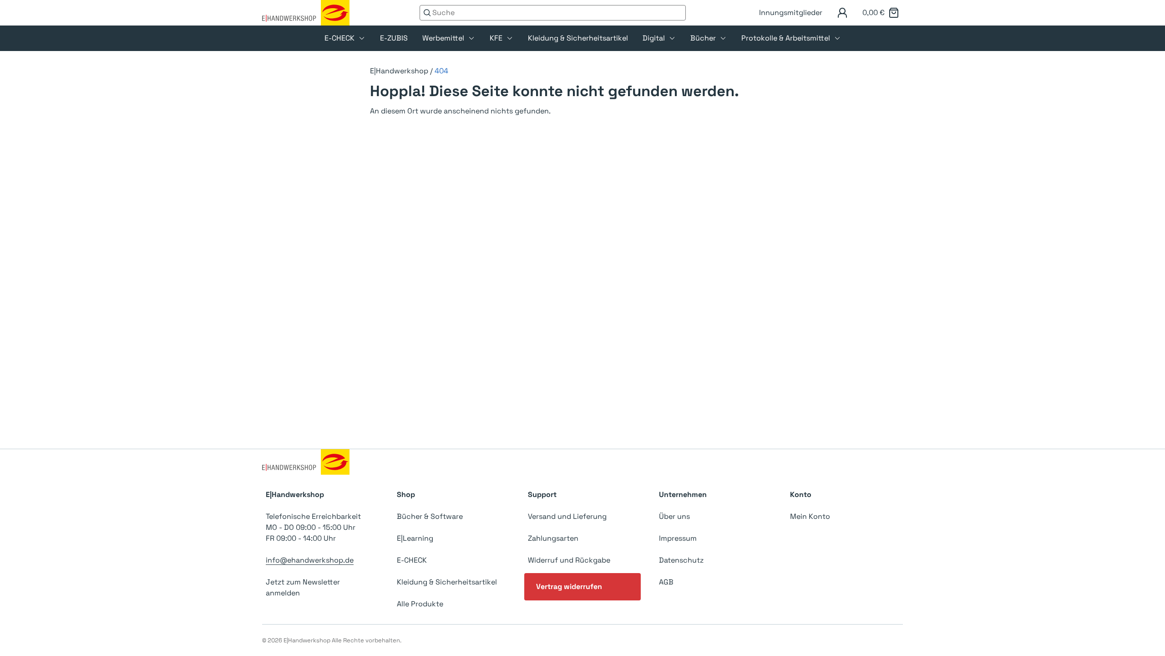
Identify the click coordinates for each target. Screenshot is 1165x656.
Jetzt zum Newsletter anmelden (303, 587)
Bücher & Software (430, 516)
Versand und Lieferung (567, 516)
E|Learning (415, 538)
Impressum (678, 538)
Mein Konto (810, 516)
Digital (654, 38)
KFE (496, 38)
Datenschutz (681, 560)
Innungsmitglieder (790, 12)
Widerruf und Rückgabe (569, 560)
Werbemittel (443, 38)
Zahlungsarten (553, 538)
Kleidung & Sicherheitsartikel (578, 38)
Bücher (703, 38)
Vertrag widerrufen (569, 586)
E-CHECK (339, 38)
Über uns (674, 516)
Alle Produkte (420, 604)
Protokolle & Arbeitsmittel (785, 38)
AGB (666, 582)
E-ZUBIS (394, 38)
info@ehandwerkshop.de (310, 560)
